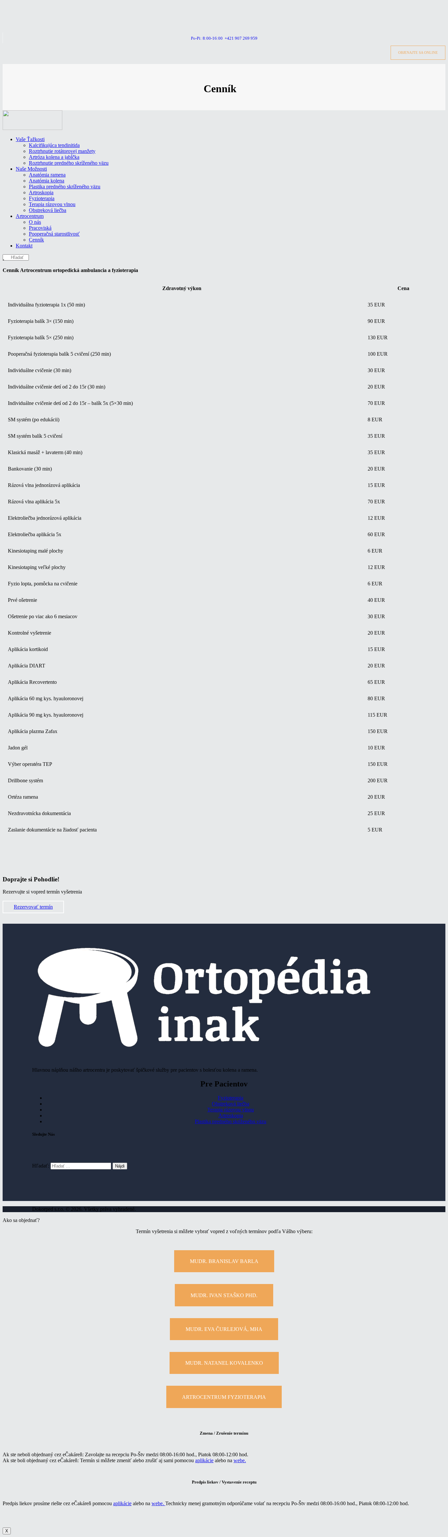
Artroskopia (230, 1115)
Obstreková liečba (230, 1103)
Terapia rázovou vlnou (230, 1109)
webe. (240, 1460)
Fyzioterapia (230, 1098)
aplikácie (204, 1460)
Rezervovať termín (33, 907)
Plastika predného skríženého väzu (230, 1121)
